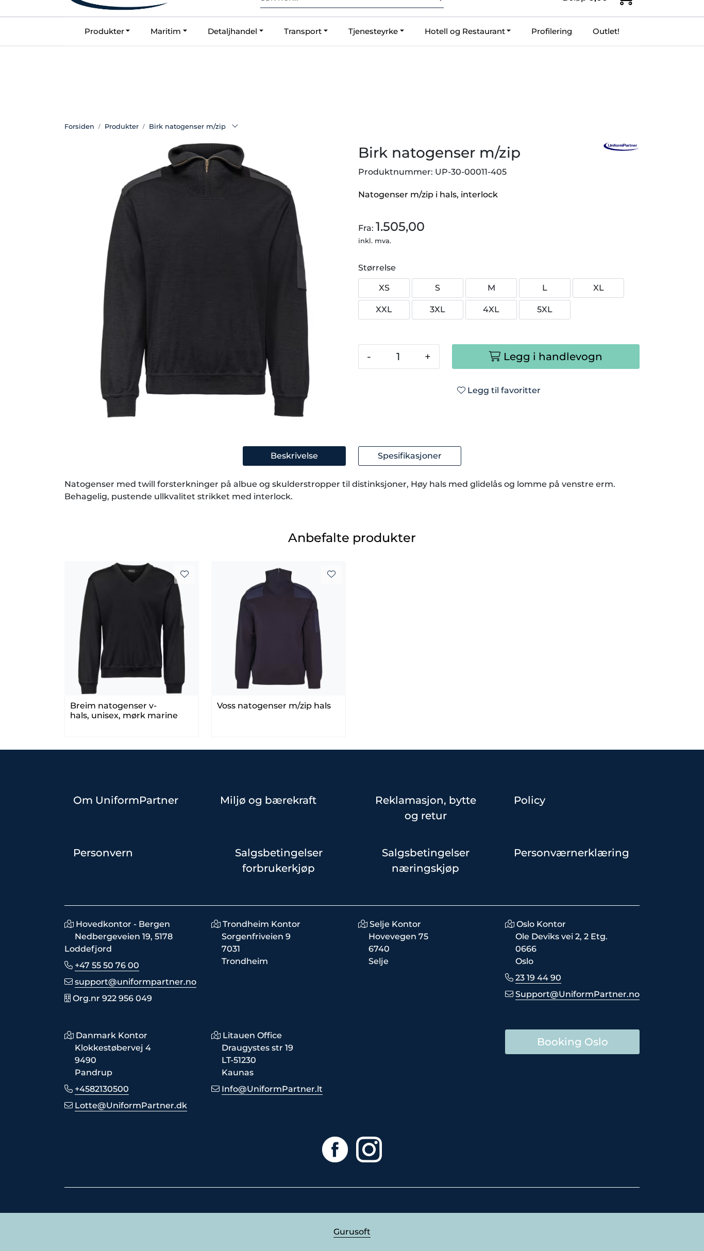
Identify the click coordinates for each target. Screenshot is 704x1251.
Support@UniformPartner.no (577, 994)
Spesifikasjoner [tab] (410, 456)
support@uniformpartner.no (135, 982)
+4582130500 (102, 1089)
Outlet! (606, 31)
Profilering (551, 31)
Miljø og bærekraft (268, 800)
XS (384, 288)
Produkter (104, 31)
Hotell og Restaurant (465, 31)
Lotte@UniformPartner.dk (131, 1105)
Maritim (165, 31)
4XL (491, 309)
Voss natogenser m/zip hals (274, 706)
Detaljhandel (232, 31)
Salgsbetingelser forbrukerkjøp (279, 860)
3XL (437, 309)
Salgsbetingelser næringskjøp (426, 860)
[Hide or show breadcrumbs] (235, 126)
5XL (544, 309)
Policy (529, 800)
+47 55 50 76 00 (107, 965)
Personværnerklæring (571, 853)
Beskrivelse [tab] (294, 456)
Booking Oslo (572, 1042)
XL (598, 288)
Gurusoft (352, 1232)
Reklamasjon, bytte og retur (425, 808)
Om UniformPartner (125, 800)
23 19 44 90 (538, 978)
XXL (384, 309)
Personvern (103, 853)
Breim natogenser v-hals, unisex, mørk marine (124, 710)
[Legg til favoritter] (184, 574)
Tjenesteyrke (373, 31)
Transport (303, 31)
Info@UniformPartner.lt (272, 1089)
